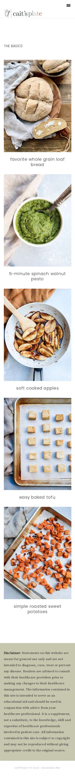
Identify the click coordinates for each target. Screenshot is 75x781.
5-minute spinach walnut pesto (37, 276)
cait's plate (23, 13)
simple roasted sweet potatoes (37, 609)
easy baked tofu (37, 497)
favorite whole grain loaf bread (37, 161)
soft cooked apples (37, 388)
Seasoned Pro (50, 768)
